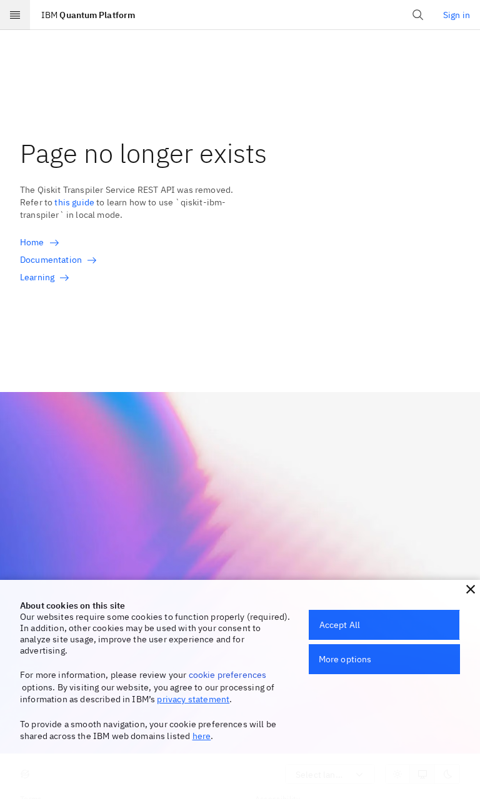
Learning (37, 277)
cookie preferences (228, 674)
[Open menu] (15, 15)
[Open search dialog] (418, 15)
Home (32, 242)
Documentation (51, 259)
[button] (470, 589)
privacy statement (193, 699)
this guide (74, 202)
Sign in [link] (456, 15)
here (201, 736)
